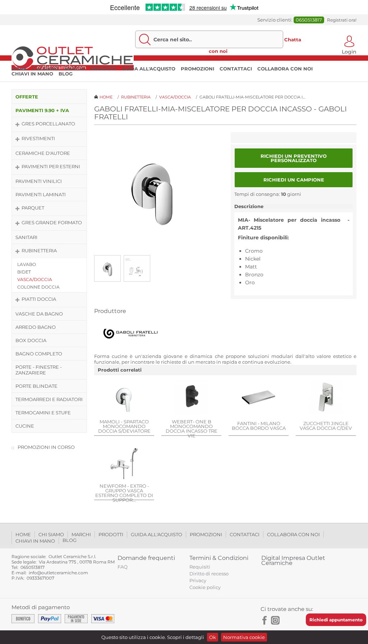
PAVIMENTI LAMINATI (40, 194)
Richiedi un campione (293, 180)
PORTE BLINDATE (36, 386)
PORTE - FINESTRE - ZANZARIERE (38, 370)
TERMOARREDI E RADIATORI (49, 399)
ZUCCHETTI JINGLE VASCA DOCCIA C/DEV (326, 425)
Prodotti (103, 69)
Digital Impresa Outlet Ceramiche (293, 560)
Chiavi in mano (32, 74)
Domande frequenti (146, 558)
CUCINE (24, 426)
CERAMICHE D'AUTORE (42, 153)
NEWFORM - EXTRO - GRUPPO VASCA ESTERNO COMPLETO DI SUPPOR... (124, 493)
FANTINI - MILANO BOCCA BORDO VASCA (259, 425)
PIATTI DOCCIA (39, 299)
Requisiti (199, 567)
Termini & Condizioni (218, 558)
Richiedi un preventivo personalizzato (294, 158)
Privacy (197, 580)
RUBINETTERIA (39, 250)
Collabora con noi (285, 69)
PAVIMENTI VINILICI (38, 181)
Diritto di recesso (209, 573)
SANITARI (26, 237)
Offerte (26, 97)
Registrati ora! (341, 20)
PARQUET (33, 208)
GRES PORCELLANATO (48, 123)
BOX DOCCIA (30, 340)
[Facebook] (264, 620)
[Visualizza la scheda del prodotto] (124, 397)
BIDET (24, 272)
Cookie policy (205, 587)
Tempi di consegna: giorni (267, 194)
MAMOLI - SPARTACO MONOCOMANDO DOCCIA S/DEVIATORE (124, 426)
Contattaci (236, 69)
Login (349, 51)
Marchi (74, 69)
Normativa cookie (244, 637)
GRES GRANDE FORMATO (52, 222)
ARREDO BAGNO (35, 327)
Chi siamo (45, 69)
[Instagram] (275, 620)
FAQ (123, 567)
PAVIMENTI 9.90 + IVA (42, 110)
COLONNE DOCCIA (38, 287)
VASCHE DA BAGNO (39, 314)
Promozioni (197, 69)
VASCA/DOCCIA (34, 279)
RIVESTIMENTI (38, 138)
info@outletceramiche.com (58, 572)
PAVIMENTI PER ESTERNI (51, 166)
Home (19, 69)
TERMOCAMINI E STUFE (43, 412)
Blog (66, 74)
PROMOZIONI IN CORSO (46, 447)
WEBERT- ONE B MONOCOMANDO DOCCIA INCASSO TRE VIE (191, 428)
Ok (212, 637)
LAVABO (26, 264)
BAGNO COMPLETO (38, 353)
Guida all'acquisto (148, 69)
